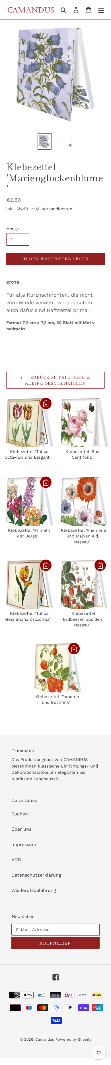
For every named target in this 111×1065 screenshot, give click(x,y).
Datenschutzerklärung (36, 875)
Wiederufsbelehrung (33, 890)
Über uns (21, 829)
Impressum (23, 844)
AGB (16, 859)
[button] (46, 403)
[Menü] (101, 9)
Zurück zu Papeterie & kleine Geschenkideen (58, 380)
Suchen (19, 814)
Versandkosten (57, 208)
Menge (12, 228)
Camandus (44, 1039)
